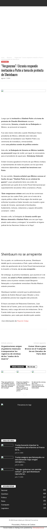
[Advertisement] (23, 31)
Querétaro (4, 494)
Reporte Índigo (23, 321)
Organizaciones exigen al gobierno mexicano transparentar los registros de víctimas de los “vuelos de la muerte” (11, 352)
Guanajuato (5, 505)
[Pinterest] (14, 84)
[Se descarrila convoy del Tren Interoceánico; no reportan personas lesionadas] (39, 375)
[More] (25, 84)
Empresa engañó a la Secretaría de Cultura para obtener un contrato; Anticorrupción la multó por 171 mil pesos (23, 386)
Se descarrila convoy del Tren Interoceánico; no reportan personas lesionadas (39, 385)
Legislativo (5, 508)
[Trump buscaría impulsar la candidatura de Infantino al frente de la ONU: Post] (7, 448)
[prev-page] (22, 394)
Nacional (9, 57)
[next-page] (25, 394)
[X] (9, 84)
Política (4, 497)
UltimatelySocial (38, 528)
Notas (3, 501)
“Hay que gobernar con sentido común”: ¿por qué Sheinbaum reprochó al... (28, 471)
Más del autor (31, 367)
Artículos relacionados (18, 367)
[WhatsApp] (20, 84)
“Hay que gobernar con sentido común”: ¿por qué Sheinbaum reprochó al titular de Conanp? (8, 385)
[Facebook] (3, 84)
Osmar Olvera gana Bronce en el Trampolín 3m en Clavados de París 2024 (35, 350)
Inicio (2, 57)
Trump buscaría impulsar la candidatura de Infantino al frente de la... (29, 447)
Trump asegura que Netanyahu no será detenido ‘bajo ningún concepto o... (29, 459)
